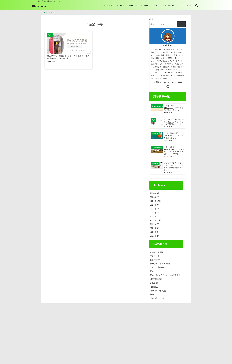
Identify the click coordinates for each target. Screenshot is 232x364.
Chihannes (39, 6)
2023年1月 (155, 216)
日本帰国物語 (156, 279)
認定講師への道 (157, 298)
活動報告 (154, 287)
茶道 (152, 294)
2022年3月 (155, 232)
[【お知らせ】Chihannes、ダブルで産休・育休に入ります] (168, 109)
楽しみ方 (154, 283)
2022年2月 (155, 236)
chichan (168, 45)
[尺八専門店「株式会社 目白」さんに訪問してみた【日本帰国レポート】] (168, 122)
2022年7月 (155, 224)
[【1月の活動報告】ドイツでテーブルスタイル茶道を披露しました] (168, 136)
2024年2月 (155, 197)
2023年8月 (155, 205)
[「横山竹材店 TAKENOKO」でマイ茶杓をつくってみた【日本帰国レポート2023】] (168, 151)
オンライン (155, 256)
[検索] (181, 24)
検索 (151, 19)
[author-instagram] (167, 86)
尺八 (155, 5)
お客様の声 (155, 260)
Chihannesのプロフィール (113, 5)
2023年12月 (155, 201)
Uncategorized (156, 252)
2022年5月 (155, 228)
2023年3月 (155, 213)
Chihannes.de (185, 5)
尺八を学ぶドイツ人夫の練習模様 (165, 275)
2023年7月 (155, 209)
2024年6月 (155, 193)
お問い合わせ (168, 5)
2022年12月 (155, 220)
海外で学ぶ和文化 (158, 291)
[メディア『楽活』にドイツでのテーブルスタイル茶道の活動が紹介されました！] (168, 167)
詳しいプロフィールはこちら (169, 82)
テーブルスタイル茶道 (138, 5)
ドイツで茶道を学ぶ (159, 267)
